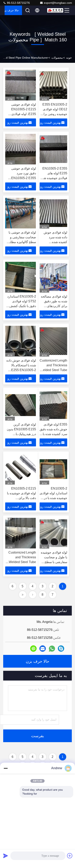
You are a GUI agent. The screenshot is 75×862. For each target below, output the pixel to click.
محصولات (57, 57)
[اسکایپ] (61, 648)
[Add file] (70, 855)
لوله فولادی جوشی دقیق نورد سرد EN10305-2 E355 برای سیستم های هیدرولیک (23, 178)
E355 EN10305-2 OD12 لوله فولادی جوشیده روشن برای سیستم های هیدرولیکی (54, 114)
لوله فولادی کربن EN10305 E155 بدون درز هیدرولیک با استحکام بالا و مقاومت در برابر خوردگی (21, 434)
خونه (69, 57)
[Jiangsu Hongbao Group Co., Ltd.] (55, 10)
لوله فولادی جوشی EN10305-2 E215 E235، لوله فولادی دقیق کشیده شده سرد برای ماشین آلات (21, 114)
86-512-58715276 (18, 2)
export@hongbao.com (58, 2)
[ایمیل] (42, 648)
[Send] (5, 855)
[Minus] (5, 768)
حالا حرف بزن (12, 10)
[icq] (33, 648)
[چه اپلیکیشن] (52, 649)
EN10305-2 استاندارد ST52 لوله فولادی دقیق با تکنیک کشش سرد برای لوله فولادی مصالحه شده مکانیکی (21, 306)
